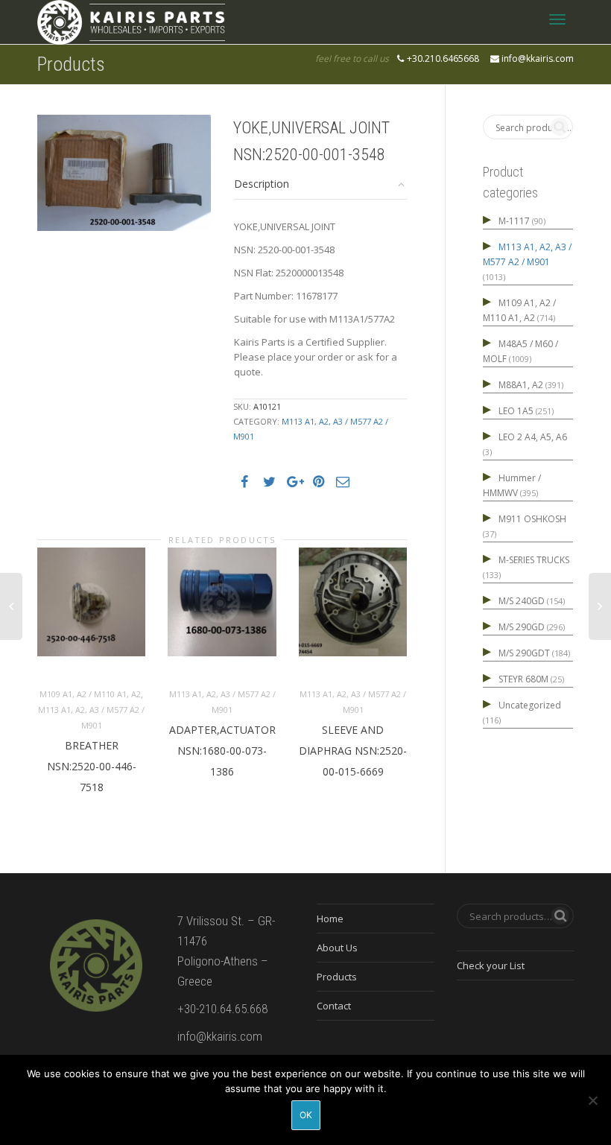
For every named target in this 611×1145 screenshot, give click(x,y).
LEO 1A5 (516, 411)
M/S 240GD (521, 600)
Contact (334, 1005)
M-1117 (514, 221)
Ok (306, 1114)
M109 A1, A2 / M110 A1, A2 (90, 694)
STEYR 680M (523, 679)
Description (261, 184)
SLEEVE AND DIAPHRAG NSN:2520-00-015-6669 (353, 750)
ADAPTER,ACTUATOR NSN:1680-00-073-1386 (222, 750)
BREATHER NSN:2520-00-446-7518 (91, 766)
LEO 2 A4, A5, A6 (532, 437)
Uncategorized (529, 705)
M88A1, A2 (520, 384)
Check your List (491, 965)
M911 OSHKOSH (532, 519)
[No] (592, 1100)
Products (337, 976)
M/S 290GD (521, 627)
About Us (337, 947)
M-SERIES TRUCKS (533, 560)
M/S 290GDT (524, 653)
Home (330, 918)
